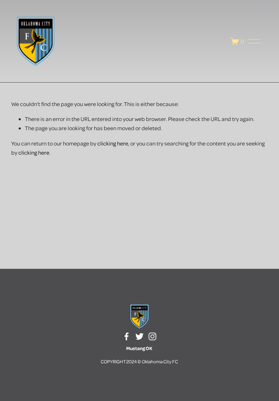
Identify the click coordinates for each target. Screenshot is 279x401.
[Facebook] (126, 336)
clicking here (112, 143)
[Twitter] (139, 336)
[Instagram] (152, 336)
